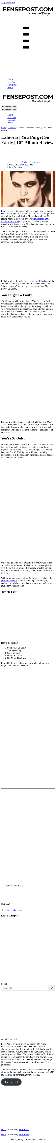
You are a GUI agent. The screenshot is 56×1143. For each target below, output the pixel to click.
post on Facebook (9, 580)
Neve (3, 1129)
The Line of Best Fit (32, 281)
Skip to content (8, 2)
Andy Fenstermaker (31, 162)
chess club (12, 128)
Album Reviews (14, 167)
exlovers (19, 910)
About (10, 87)
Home (10, 79)
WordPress (24, 1129)
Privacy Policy (17, 1139)
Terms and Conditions (35, 1139)
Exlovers (5, 211)
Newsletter (12, 85)
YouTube (11, 82)
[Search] (51, 988)
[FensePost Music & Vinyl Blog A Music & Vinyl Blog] (28, 16)
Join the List (11, 1081)
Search (4, 984)
